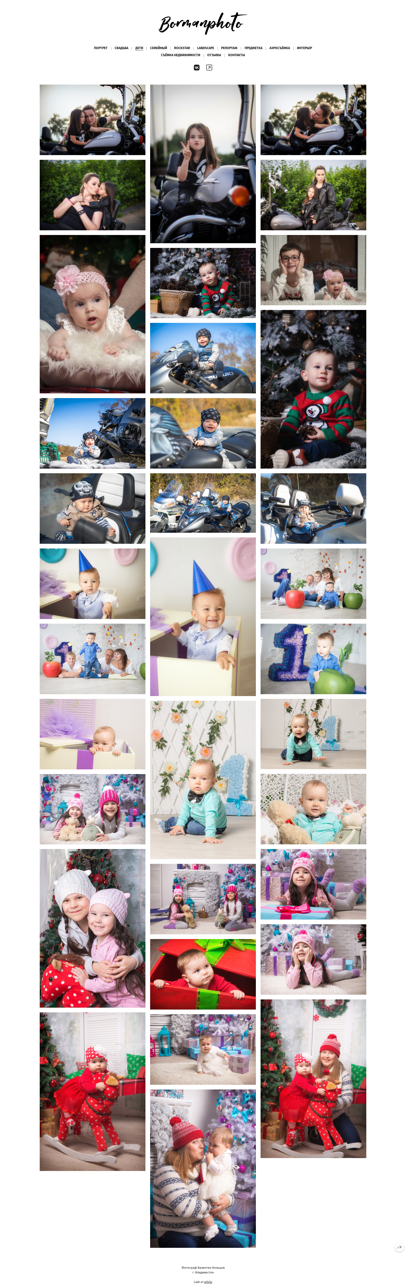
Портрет (101, 48)
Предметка (253, 48)
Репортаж (229, 48)
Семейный (158, 48)
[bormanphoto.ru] (203, 23)
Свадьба (121, 48)
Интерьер (304, 48)
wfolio (208, 1282)
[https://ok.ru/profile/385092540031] (209, 68)
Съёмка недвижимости (180, 55)
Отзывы (214, 55)
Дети (139, 48)
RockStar (182, 48)
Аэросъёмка (279, 48)
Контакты (236, 55)
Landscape (205, 48)
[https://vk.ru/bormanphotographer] (197, 68)
